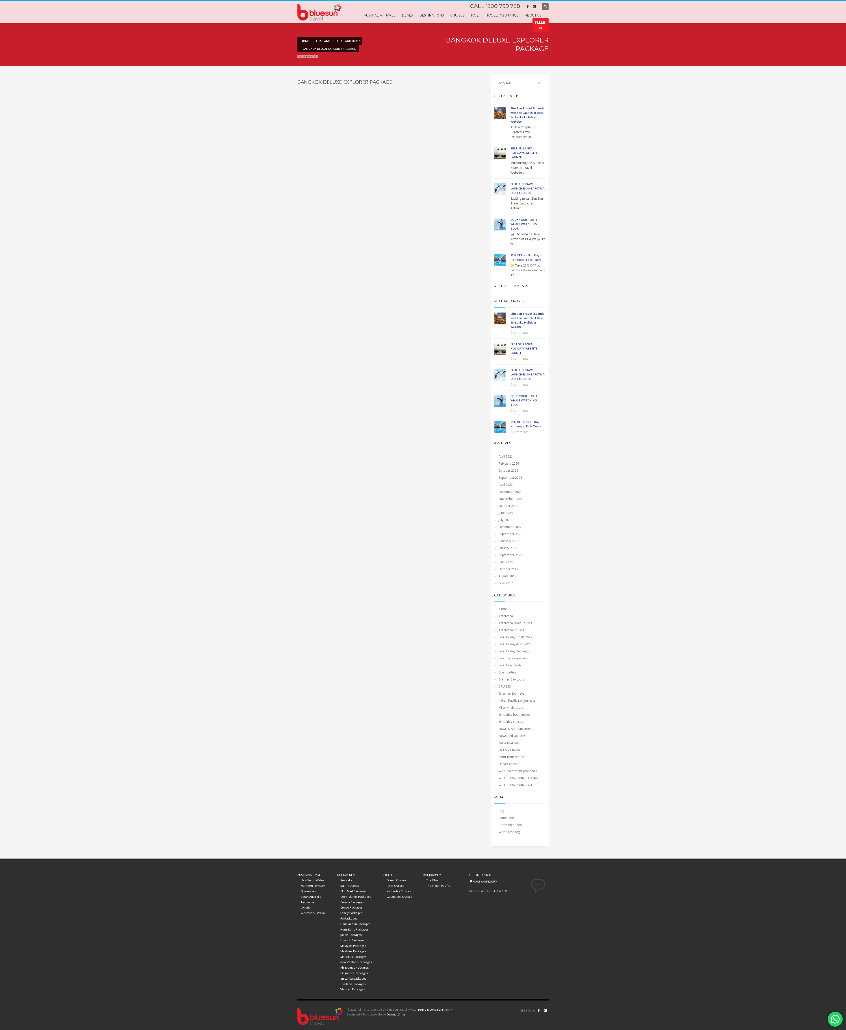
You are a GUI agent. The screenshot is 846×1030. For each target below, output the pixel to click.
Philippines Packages (354, 967)
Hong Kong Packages (354, 929)
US (540, 24)
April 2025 (506, 484)
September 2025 (510, 477)
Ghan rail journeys (511, 693)
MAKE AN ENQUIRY (484, 881)
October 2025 (508, 470)
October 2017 (508, 569)
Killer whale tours (511, 707)
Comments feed (510, 825)
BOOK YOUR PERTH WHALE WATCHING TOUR (523, 224)
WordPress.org (509, 832)
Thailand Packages (353, 984)
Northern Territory (313, 886)
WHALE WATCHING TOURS (518, 778)
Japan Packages (351, 935)
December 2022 (510, 527)
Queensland (309, 891)
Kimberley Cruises (399, 891)
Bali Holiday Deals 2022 (515, 637)
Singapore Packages (354, 973)
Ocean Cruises (396, 880)
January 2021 (508, 548)
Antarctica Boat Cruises (515, 623)
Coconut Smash (396, 1014)
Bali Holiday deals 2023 (515, 644)
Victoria (306, 907)
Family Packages (351, 913)
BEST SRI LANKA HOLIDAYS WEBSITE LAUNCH (524, 152)
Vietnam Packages (352, 989)
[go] (539, 83)
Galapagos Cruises (399, 897)
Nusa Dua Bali (509, 743)
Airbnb (503, 609)
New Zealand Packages (356, 962)
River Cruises (395, 886)
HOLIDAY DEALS (347, 875)
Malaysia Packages (353, 946)
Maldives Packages (353, 951)
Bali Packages (349, 886)
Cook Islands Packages (355, 897)
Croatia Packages (352, 902)
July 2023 (505, 520)
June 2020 (506, 562)
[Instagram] (534, 6)
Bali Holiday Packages (514, 651)
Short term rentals (512, 757)
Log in (503, 811)
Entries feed (507, 818)
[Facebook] (527, 6)
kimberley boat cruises (515, 714)
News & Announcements (516, 729)
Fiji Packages (348, 918)
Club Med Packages (353, 891)
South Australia (311, 897)
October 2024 (508, 506)
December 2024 (510, 491)
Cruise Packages (351, 907)
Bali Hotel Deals (510, 665)
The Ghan (433, 880)
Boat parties (507, 672)
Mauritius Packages (353, 957)
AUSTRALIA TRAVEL (309, 875)
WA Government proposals (518, 771)
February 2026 (509, 463)
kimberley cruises (511, 721)
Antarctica (506, 616)
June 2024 (506, 513)
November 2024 (510, 499)
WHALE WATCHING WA (515, 785)
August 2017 (507, 576)
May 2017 (506, 583)
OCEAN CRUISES (510, 750)
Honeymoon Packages (355, 924)
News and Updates (512, 736)
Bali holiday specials (513, 658)
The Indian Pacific (438, 886)
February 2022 (509, 541)
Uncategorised (509, 764)
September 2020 (510, 555)
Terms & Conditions (431, 1010)
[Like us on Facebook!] (538, 1010)
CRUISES (505, 686)
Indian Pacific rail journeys (517, 700)
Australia (346, 880)
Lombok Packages (352, 940)
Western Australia (313, 913)
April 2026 (506, 456)
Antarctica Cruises (511, 630)
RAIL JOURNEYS (433, 875)
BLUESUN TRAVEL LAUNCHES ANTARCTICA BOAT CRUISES (527, 188)
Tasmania (307, 902)
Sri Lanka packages (353, 978)
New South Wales (312, 880)
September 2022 (510, 534)
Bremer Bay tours (511, 679)
